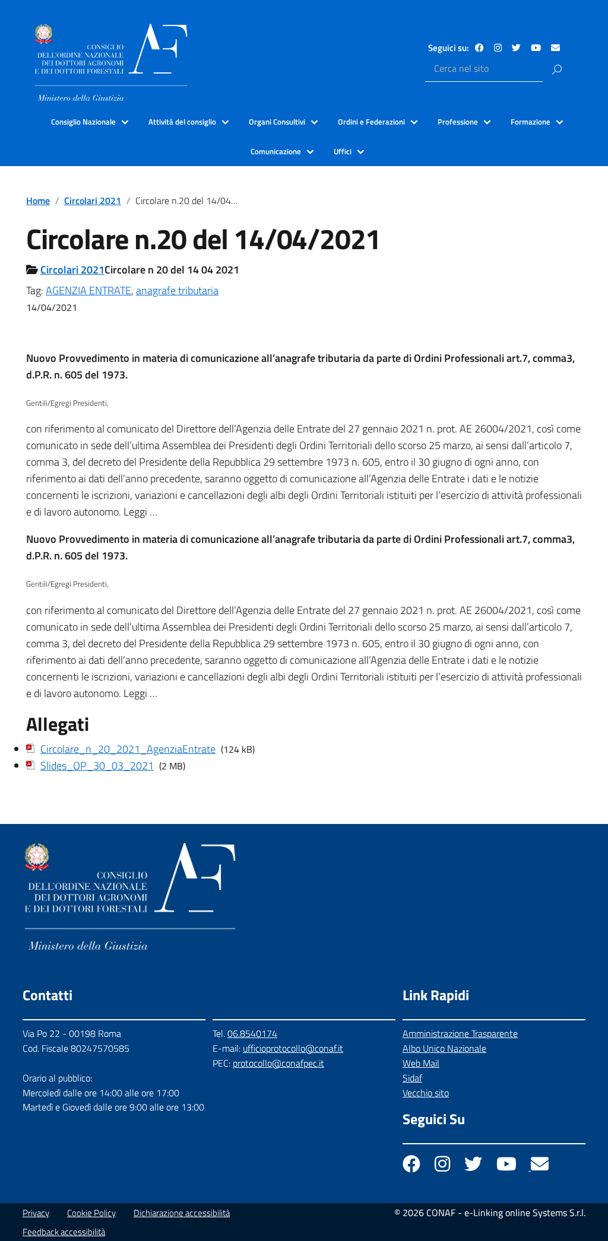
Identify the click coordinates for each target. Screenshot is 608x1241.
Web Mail (421, 1063)
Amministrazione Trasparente (460, 1033)
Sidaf (412, 1078)
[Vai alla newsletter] (555, 48)
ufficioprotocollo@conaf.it (293, 1048)
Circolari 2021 (92, 200)
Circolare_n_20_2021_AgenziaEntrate (128, 749)
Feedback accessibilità (64, 1232)
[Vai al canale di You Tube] (536, 48)
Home (38, 200)
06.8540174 (252, 1033)
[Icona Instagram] (443, 1167)
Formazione (530, 122)
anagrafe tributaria (177, 290)
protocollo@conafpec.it (278, 1063)
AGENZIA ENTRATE (88, 290)
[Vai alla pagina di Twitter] (516, 48)
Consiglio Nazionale (83, 122)
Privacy (36, 1213)
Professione (458, 122)
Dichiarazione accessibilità (182, 1213)
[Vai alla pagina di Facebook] (479, 48)
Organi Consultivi (277, 122)
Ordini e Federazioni (371, 122)
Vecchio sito (426, 1093)
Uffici (343, 151)
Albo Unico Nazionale (444, 1048)
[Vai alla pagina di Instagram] (498, 48)
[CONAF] (111, 62)
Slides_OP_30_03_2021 (97, 766)
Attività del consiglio (182, 122)
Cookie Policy (91, 1213)
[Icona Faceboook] (413, 1167)
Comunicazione (276, 151)
